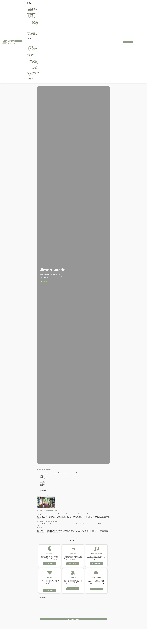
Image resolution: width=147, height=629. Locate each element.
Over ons (29, 3)
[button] (73, 41)
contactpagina (57, 532)
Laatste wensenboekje (33, 72)
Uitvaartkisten (34, 20)
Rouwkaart (49, 578)
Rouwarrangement (35, 24)
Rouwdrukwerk (35, 23)
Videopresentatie (96, 578)
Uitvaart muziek (35, 22)
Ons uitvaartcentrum (33, 7)
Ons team (31, 47)
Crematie (31, 15)
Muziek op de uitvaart (96, 554)
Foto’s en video (34, 25)
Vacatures (31, 10)
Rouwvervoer (34, 21)
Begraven (31, 16)
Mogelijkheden (31, 13)
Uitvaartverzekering (33, 34)
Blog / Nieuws (32, 8)
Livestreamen (34, 68)
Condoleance (30, 78)
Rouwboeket (73, 578)
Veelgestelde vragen (33, 9)
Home (28, 43)
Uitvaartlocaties (32, 17)
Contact (29, 38)
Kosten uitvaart (31, 32)
